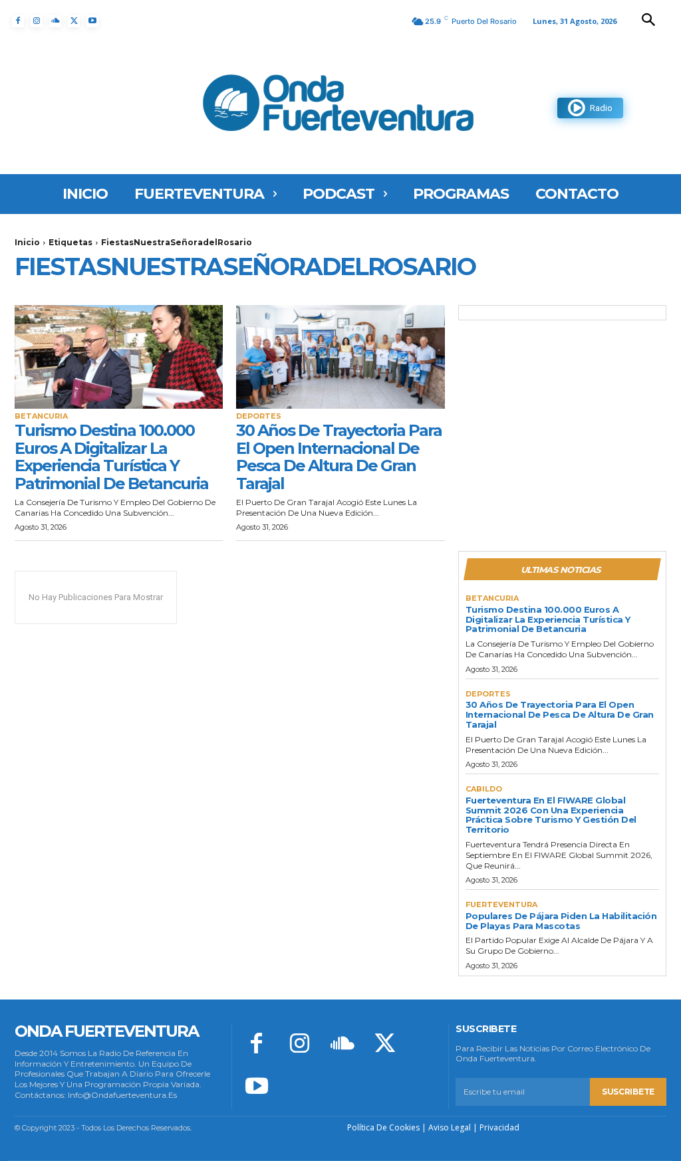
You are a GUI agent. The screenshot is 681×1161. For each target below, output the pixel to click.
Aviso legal (449, 1127)
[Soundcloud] (55, 21)
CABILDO (484, 789)
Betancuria (41, 416)
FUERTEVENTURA (501, 904)
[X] (74, 21)
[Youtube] (92, 21)
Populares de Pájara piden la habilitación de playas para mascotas (561, 920)
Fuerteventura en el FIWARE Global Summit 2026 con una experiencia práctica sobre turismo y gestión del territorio (551, 815)
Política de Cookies (383, 1127)
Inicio (27, 242)
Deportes (258, 416)
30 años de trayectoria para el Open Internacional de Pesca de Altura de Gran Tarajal (339, 456)
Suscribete (628, 1092)
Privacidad (499, 1127)
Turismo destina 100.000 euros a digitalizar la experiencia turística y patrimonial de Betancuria (111, 456)
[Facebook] (18, 21)
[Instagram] (37, 21)
